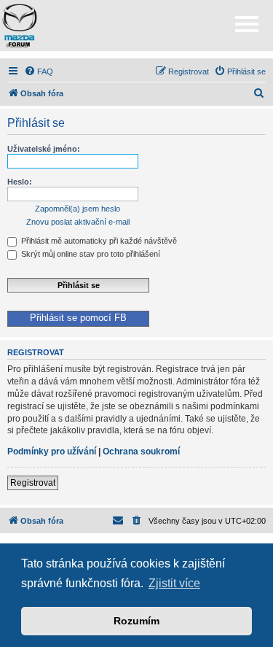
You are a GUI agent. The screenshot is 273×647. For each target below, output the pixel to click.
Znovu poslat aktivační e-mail (78, 221)
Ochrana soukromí (141, 451)
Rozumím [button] (136, 621)
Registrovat (32, 483)
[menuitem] (38, 71)
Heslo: (19, 181)
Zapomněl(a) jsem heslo (77, 208)
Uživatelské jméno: (43, 148)
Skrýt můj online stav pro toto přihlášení (89, 253)
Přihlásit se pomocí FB (78, 318)
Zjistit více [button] (174, 583)
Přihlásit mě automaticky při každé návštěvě (98, 240)
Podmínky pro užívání (51, 451)
